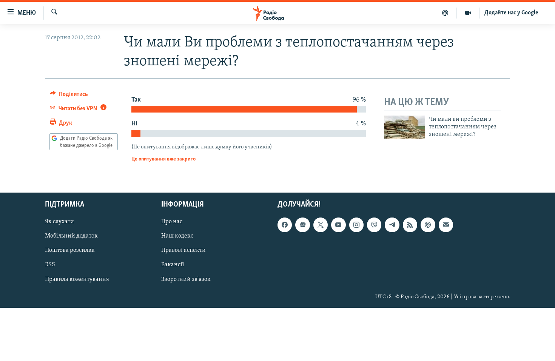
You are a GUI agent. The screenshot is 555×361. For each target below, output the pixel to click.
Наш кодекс (177, 236)
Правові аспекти (183, 251)
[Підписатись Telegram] (392, 225)
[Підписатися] (446, 225)
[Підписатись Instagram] (356, 225)
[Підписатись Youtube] (338, 225)
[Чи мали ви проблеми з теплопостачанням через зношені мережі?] (404, 127)
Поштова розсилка (70, 251)
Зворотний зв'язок (186, 279)
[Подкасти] (445, 13)
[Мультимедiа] (468, 13)
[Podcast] (428, 225)
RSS (50, 265)
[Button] (69, 96)
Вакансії (172, 265)
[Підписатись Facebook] (285, 225)
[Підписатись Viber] (374, 225)
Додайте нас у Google (511, 13)
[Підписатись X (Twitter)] (320, 225)
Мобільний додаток (71, 236)
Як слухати (59, 222)
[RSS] (410, 225)
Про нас (171, 222)
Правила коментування (77, 279)
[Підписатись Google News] (302, 225)
